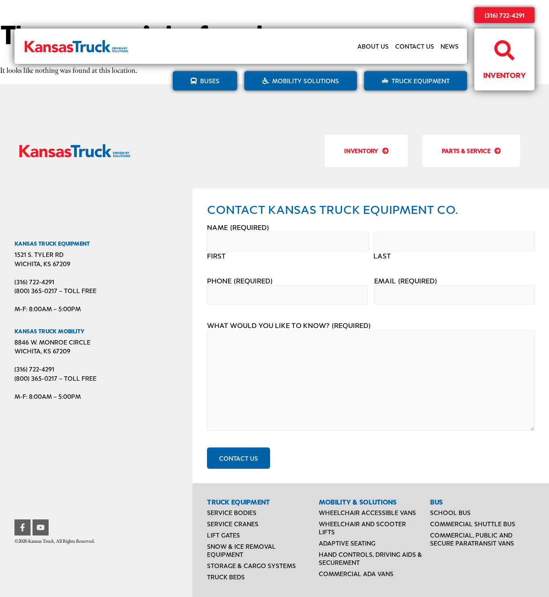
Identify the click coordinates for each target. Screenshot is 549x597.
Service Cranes (232, 523)
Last (382, 256)
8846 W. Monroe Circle (52, 342)
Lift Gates (223, 535)
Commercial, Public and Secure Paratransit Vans (472, 539)
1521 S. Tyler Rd (39, 254)
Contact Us (414, 46)
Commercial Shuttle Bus (472, 523)
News (449, 46)
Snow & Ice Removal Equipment (241, 550)
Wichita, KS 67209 (42, 263)
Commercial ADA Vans (356, 573)
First (216, 256)
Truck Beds (226, 576)
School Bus (450, 512)
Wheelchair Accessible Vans (367, 512)
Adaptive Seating (347, 543)
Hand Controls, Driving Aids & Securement (370, 558)
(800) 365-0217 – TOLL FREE (55, 290)
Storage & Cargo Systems (251, 565)
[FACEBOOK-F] (22, 527)
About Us (373, 46)
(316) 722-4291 (504, 15)
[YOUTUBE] (41, 527)
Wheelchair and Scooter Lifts (362, 527)
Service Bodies (231, 512)
